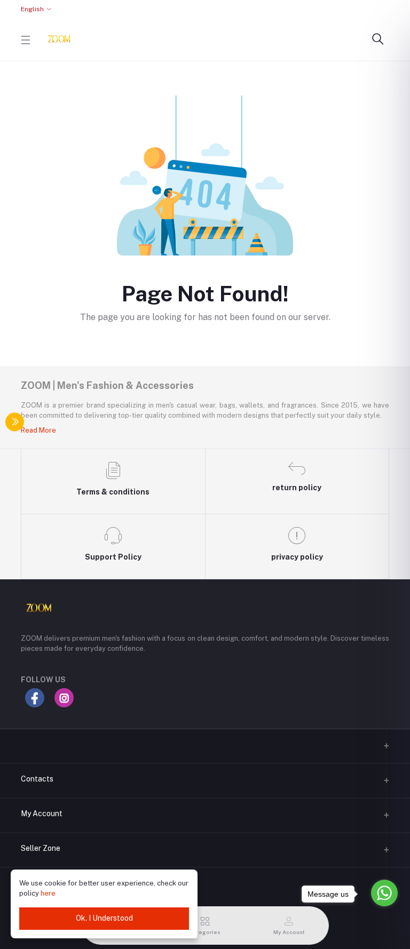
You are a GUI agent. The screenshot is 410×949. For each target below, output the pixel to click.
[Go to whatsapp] (384, 893)
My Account (41, 813)
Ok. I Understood (104, 918)
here (48, 893)
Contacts (37, 779)
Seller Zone (40, 848)
